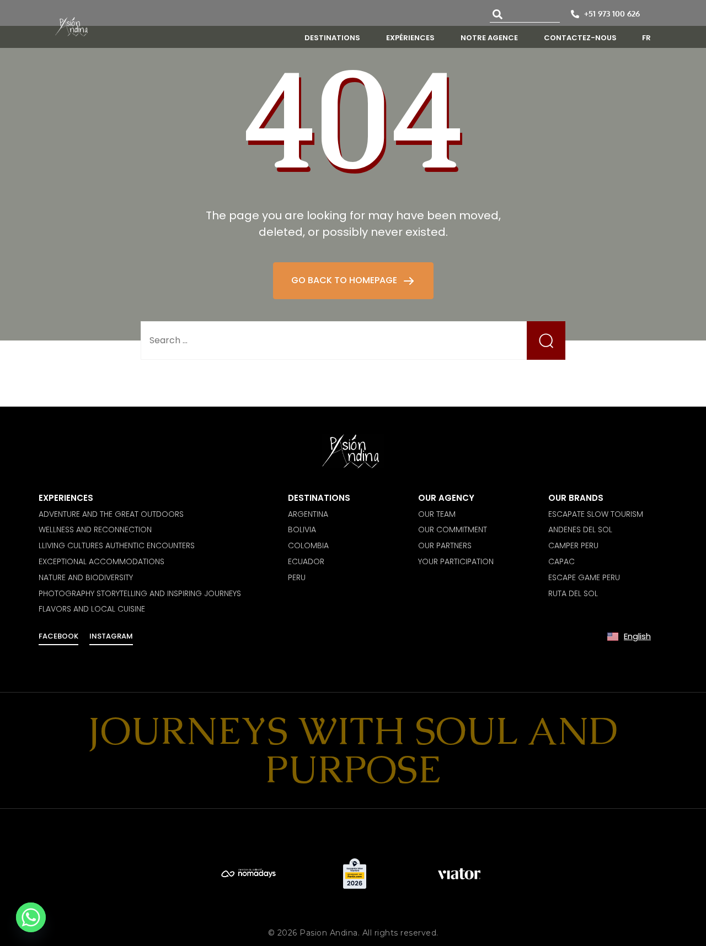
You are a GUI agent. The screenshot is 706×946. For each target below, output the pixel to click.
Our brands (575, 498)
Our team (437, 514)
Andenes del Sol (580, 529)
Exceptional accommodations (101, 561)
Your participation (456, 561)
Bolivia (302, 529)
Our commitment (452, 529)
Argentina (308, 514)
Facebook (58, 636)
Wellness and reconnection (95, 529)
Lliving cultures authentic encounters (117, 545)
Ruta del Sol (573, 593)
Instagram (111, 636)
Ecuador (306, 561)
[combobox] (525, 14)
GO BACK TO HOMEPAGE (345, 280)
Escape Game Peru (584, 577)
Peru (297, 577)
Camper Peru (573, 545)
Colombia (308, 545)
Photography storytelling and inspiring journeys (140, 593)
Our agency (446, 498)
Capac (561, 561)
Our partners (445, 545)
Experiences (66, 498)
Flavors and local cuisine (92, 608)
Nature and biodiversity (86, 577)
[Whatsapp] (31, 917)
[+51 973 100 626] (575, 14)
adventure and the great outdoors (111, 514)
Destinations (319, 498)
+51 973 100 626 (612, 13)
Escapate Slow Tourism (595, 514)
